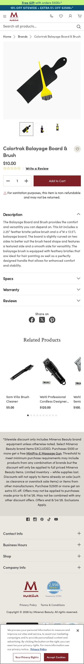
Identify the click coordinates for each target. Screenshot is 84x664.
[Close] (77, 630)
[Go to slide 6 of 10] (43, 415)
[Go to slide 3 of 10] (34, 415)
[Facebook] (31, 319)
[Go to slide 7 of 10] (46, 415)
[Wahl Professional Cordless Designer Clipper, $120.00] (55, 372)
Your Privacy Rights (26, 657)
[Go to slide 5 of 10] (40, 415)
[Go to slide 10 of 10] (56, 415)
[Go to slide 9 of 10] (53, 415)
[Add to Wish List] (77, 148)
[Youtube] (56, 519)
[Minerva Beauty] (14, 16)
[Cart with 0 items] (79, 16)
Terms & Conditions (53, 605)
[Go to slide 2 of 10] (31, 415)
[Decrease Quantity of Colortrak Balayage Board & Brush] (8, 181)
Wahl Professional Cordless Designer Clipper (53, 399)
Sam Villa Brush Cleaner (17, 399)
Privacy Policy (28, 605)
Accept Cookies (56, 657)
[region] (42, 644)
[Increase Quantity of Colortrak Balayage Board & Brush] (26, 181)
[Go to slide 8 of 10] (50, 415)
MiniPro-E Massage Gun (44, 453)
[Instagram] (35, 519)
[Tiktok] (49, 519)
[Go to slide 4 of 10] (37, 415)
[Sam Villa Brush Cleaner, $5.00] (22, 372)
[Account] (70, 16)
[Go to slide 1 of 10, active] (28, 415)
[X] (42, 319)
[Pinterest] (52, 319)
